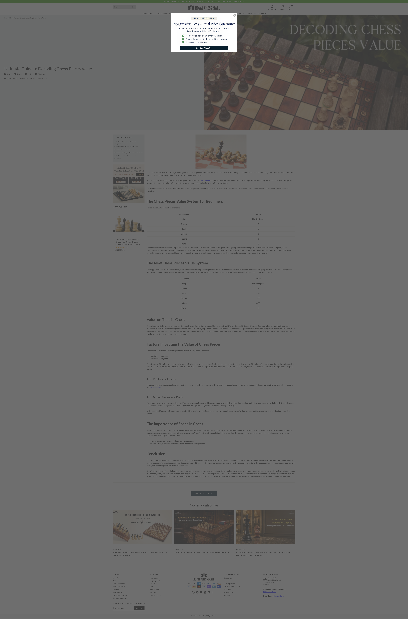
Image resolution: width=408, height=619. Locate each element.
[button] (234, 15)
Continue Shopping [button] (204, 48)
